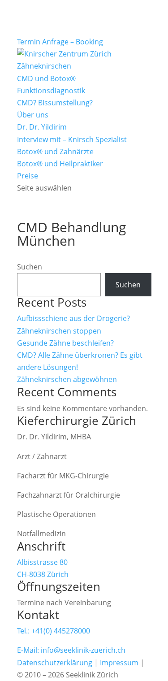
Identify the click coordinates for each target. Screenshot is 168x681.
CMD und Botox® (46, 78)
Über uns (32, 115)
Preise (27, 176)
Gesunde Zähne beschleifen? (65, 343)
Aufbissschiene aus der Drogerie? (73, 318)
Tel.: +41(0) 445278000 (53, 631)
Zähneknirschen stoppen (59, 331)
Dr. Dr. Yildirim (42, 127)
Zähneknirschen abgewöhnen (67, 379)
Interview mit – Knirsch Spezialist (72, 139)
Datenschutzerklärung (54, 663)
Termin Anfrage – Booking (60, 42)
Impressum (119, 663)
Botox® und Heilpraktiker (60, 164)
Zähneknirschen (44, 66)
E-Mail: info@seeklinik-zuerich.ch (71, 650)
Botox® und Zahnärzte (55, 151)
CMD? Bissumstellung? (55, 103)
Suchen (29, 267)
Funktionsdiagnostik (51, 90)
